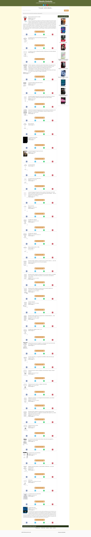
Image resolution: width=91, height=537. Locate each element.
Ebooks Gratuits (45, 1)
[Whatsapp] (44, 34)
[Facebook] (45, 5)
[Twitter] (43, 5)
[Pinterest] (47, 5)
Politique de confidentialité (61, 532)
